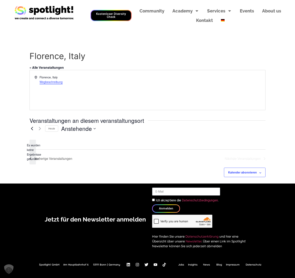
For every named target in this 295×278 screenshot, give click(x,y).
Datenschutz (253, 264)
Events (247, 10)
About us (271, 10)
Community (151, 10)
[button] (9, 269)
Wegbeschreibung (51, 82)
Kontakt (204, 20)
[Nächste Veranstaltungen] (39, 128)
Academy (182, 10)
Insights (192, 264)
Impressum (233, 264)
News (206, 264)
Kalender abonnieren (242, 172)
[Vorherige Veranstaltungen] (32, 128)
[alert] (33, 152)
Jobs (181, 264)
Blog (219, 264)
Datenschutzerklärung (202, 236)
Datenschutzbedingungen (200, 200)
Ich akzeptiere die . (187, 200)
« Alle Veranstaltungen (47, 67)
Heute (51, 128)
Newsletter (193, 241)
